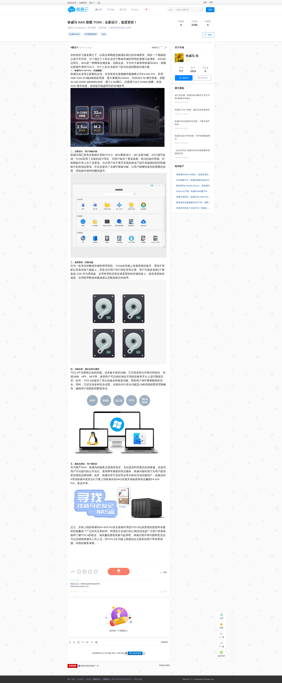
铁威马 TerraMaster (77, 27)
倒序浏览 (103, 27)
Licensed (198, 679)
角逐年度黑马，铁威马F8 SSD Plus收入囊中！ (197, 197)
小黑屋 (88, 679)
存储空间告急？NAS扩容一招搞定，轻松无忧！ (197, 208)
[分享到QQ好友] (90, 571)
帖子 (170, 10)
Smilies (96, 642)
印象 (85, 592)
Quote (87, 642)
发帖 (210, 10)
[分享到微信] (79, 571)
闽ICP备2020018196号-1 (122, 679)
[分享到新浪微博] (84, 571)
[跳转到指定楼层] (165, 47)
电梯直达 (155, 47)
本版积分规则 (164, 665)
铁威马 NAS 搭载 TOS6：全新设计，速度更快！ (102, 22)
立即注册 (120, 653)
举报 (165, 572)
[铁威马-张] (179, 57)
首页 (100, 9)
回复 (76, 592)
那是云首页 (72, 3)
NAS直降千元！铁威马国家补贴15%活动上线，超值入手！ (203, 180)
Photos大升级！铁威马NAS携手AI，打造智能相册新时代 (202, 191)
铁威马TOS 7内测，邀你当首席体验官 (192, 110)
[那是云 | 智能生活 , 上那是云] (78, 13)
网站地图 (138, 679)
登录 (211, 2)
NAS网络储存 (90, 34)
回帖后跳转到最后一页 (90, 666)
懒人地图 (71, 679)
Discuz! (186, 679)
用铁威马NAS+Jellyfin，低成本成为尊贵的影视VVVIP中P (202, 174)
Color (74, 642)
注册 (205, 2)
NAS (104, 34)
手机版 (80, 679)
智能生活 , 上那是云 (101, 679)
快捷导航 (82, 3)
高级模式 (164, 642)
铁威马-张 (192, 55)
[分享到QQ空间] (95, 571)
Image (78, 642)
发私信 (204, 78)
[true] (202, 10)
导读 (124, 9)
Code (91, 642)
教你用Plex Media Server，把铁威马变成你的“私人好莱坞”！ (204, 185)
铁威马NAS (74, 34)
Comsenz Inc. (208, 679)
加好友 (185, 78)
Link (83, 642)
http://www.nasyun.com (79, 586)
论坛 (136, 9)
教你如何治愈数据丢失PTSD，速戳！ (193, 202)
